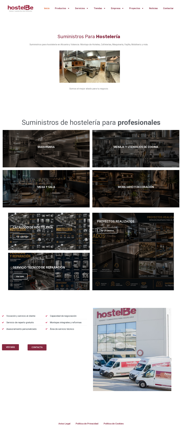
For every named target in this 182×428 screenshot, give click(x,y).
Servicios (80, 8)
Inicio (47, 8)
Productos (60, 8)
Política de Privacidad (87, 423)
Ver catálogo (22, 236)
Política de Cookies (114, 423)
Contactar (168, 8)
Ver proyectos (107, 230)
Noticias (153, 8)
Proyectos (134, 8)
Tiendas (98, 8)
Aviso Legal (64, 423)
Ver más (20, 276)
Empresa (115, 8)
